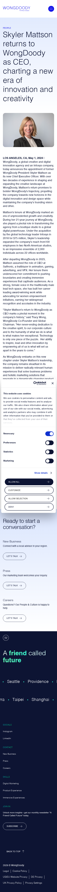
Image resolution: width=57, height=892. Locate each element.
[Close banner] (53, 383)
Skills (6, 777)
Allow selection (18, 498)
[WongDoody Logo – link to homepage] (15, 8)
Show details (41, 473)
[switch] (49, 442)
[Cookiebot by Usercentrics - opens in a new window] (34, 383)
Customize (14, 490)
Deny (11, 507)
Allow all (14, 482)
